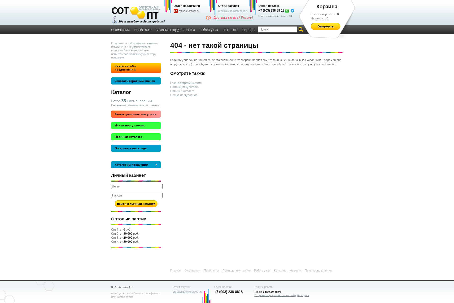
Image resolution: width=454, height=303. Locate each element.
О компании (120, 29)
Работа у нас (209, 29)
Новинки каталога (128, 137)
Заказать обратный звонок (135, 81)
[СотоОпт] (136, 13)
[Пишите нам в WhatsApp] (287, 10)
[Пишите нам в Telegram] (292, 10)
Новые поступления (129, 125)
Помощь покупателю (184, 87)
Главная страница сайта (185, 83)
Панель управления (318, 270)
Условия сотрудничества (176, 29)
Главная (175, 270)
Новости (248, 29)
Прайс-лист (143, 29)
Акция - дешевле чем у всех (135, 114)
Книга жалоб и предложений (125, 67)
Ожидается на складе (131, 148)
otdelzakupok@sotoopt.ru (233, 11)
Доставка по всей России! (233, 17)
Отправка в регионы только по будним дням (281, 295)
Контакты (230, 29)
